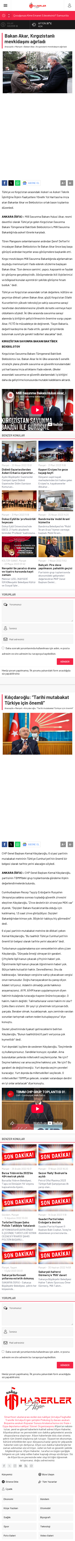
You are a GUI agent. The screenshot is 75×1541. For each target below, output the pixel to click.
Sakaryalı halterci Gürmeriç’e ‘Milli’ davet (52, 1273)
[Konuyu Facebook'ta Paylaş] (4, 183)
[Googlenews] (31, 1466)
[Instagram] (15, 1466)
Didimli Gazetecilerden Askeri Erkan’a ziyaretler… (18, 471)
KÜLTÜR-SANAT (10, 560)
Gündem (6, 1214)
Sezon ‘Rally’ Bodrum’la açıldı (52, 1174)
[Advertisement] (37, 135)
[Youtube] (20, 1466)
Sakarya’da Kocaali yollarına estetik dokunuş (18, 1276)
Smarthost (10, 1416)
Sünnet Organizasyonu (41, 1426)
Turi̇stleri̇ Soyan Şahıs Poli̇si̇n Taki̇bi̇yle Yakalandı (18, 1224)
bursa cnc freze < (61, 1423)
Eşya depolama (11, 1426)
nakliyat (24, 1426)
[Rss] (26, 1466)
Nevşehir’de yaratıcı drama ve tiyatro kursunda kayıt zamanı (19, 571)
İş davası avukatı (60, 1419)
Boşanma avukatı (13, 1423)
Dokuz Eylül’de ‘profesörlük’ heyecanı (19, 520)
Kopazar (28, 1423)
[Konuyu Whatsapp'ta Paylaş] (17, 183)
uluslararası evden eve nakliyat (34, 1416)
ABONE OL (34, 182)
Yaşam (13, 1267)
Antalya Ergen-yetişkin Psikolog (33, 1419)
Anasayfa (9, 46)
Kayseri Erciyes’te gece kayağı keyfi (53, 471)
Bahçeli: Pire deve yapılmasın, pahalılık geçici (55, 566)
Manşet (18, 46)
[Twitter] (9, 1466)
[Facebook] (4, 1466)
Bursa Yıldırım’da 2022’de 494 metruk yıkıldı (17, 1174)
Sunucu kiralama (43, 1423)
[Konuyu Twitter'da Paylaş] (11, 183)
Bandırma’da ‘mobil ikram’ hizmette (54, 520)
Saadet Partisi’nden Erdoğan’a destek (51, 1220)
